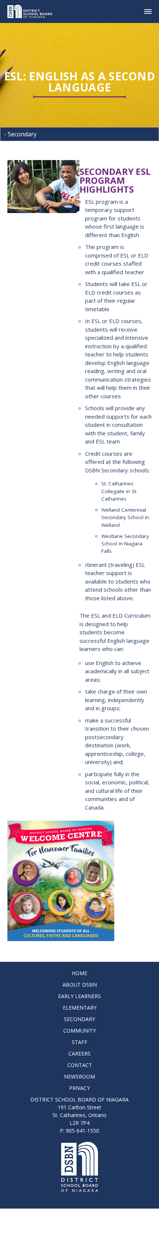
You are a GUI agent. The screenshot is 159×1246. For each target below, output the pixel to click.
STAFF (79, 1042)
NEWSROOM (79, 1076)
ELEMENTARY (80, 1007)
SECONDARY (79, 1019)
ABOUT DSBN (79, 984)
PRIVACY (79, 1088)
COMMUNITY (79, 1030)
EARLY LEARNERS (79, 996)
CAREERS (79, 1053)
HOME (79, 973)
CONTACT (79, 1065)
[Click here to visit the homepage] (32, 11)
